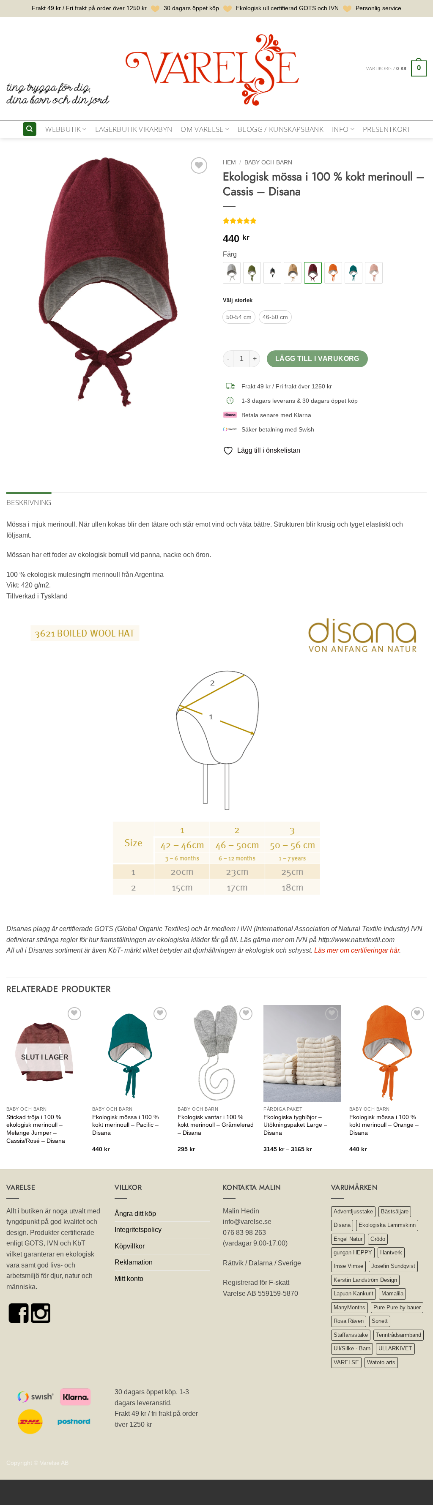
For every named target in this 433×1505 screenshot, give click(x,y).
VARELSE (346, 1362)
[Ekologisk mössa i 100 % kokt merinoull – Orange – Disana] (333, 273)
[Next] (426, 1086)
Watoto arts (381, 1362)
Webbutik (63, 129)
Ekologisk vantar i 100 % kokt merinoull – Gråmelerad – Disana (216, 1125)
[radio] (239, 317)
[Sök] (29, 129)
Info (340, 129)
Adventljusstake (353, 1211)
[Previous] (6, 1086)
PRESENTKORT (387, 129)
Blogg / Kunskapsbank (280, 129)
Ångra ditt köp (135, 1213)
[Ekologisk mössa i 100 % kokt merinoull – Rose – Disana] (374, 273)
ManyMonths (349, 1307)
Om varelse (202, 129)
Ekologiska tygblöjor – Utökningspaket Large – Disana (295, 1125)
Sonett (380, 1321)
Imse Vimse (348, 1266)
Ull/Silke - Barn (352, 1348)
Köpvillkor (130, 1246)
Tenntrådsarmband (398, 1335)
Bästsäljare (394, 1211)
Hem (229, 162)
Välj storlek (237, 300)
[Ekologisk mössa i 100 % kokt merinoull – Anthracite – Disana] (272, 273)
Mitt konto (129, 1278)
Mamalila (392, 1293)
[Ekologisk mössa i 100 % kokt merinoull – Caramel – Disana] (292, 273)
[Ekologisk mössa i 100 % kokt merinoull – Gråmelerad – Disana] (232, 273)
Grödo (377, 1239)
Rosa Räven (349, 1321)
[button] (396, 68)
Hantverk (391, 1252)
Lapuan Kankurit (353, 1293)
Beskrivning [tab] (29, 502)
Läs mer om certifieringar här (356, 950)
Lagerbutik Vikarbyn (133, 129)
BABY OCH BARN (268, 162)
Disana (342, 1225)
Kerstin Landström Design (365, 1280)
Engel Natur (348, 1239)
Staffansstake (351, 1335)
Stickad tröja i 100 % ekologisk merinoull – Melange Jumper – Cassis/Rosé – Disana (35, 1129)
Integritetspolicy (138, 1229)
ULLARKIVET (395, 1348)
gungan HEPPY (353, 1252)
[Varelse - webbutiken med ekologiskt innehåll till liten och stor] (154, 68)
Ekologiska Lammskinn (387, 1225)
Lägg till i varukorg (317, 358)
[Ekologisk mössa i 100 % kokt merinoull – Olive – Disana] (252, 273)
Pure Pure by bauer (397, 1307)
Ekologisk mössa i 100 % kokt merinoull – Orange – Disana (384, 1125)
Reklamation (134, 1262)
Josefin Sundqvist (393, 1266)
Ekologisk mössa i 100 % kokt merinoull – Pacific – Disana (125, 1125)
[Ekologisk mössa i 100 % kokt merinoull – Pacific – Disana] (353, 273)
